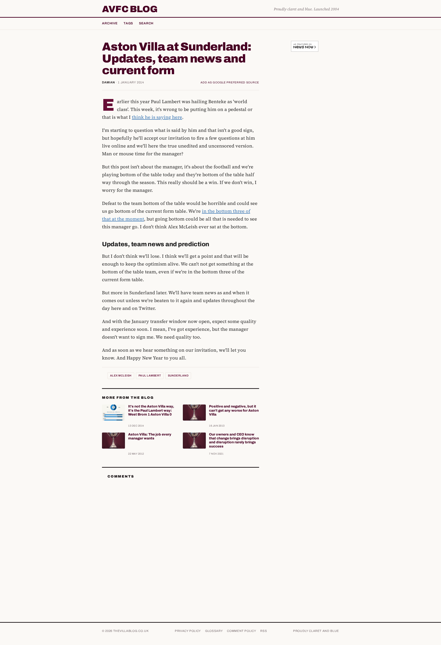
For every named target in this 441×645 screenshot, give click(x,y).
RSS (263, 631)
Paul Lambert (150, 375)
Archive (110, 23)
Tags (128, 23)
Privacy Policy (188, 631)
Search (146, 23)
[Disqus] (180, 539)
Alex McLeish (121, 375)
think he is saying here (157, 117)
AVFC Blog (129, 9)
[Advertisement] (304, 127)
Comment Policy (241, 631)
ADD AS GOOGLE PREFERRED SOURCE (230, 82)
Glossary (214, 631)
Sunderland (178, 375)
